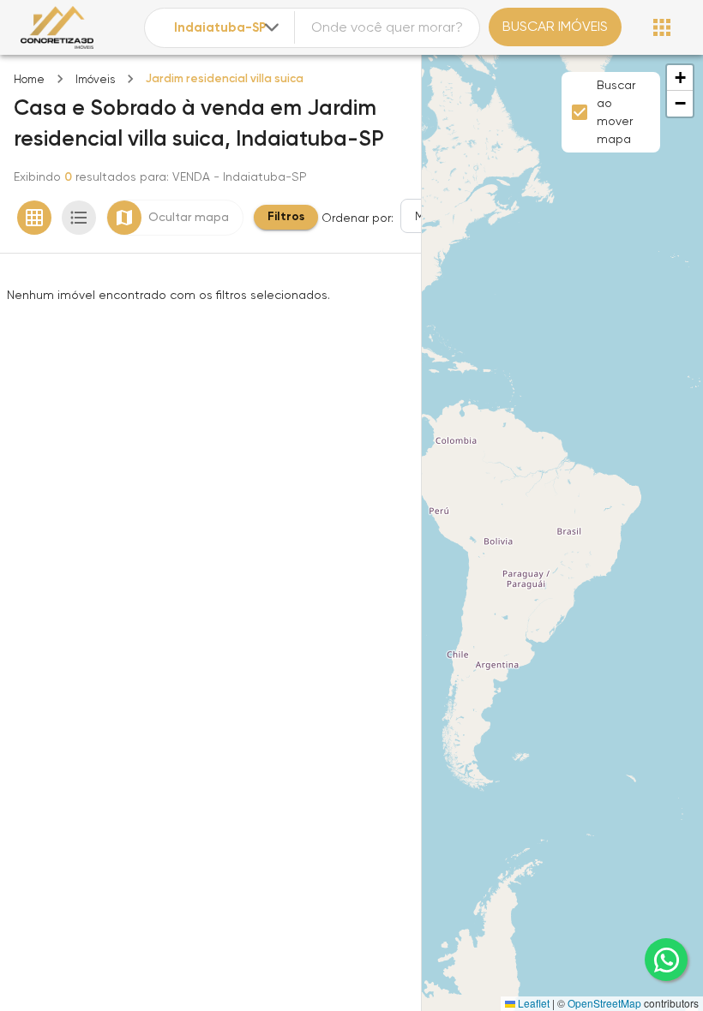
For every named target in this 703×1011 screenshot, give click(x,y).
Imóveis (95, 79)
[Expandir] (272, 27)
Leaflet (532, 1003)
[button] (680, 78)
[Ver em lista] (79, 217)
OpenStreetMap (604, 1003)
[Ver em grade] (34, 217)
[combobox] (228, 28)
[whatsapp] (666, 959)
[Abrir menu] (662, 27)
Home (29, 79)
